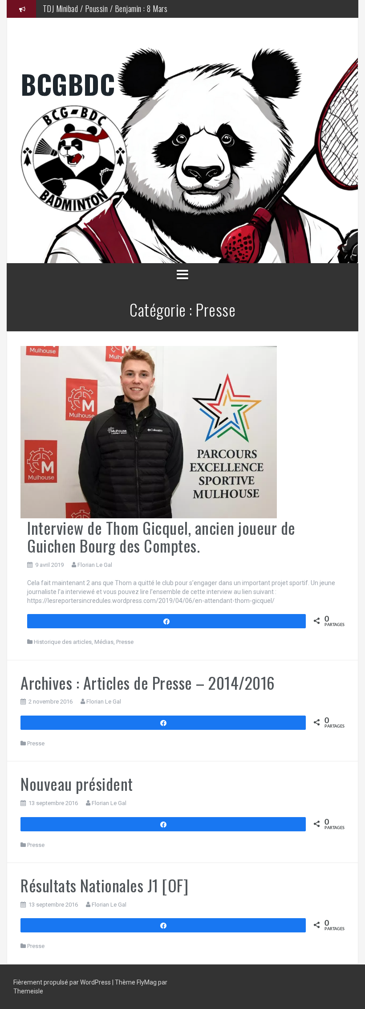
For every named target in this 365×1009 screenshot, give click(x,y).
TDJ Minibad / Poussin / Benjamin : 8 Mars (105, 8)
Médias (104, 642)
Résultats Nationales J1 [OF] (104, 885)
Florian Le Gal (94, 564)
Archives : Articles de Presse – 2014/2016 (147, 682)
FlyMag (147, 982)
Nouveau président (76, 783)
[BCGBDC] (182, 158)
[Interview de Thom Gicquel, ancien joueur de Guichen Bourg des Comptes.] (148, 431)
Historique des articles (63, 642)
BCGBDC (67, 83)
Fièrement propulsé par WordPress (62, 982)
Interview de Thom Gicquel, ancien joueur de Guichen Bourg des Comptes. (161, 536)
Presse (125, 642)
